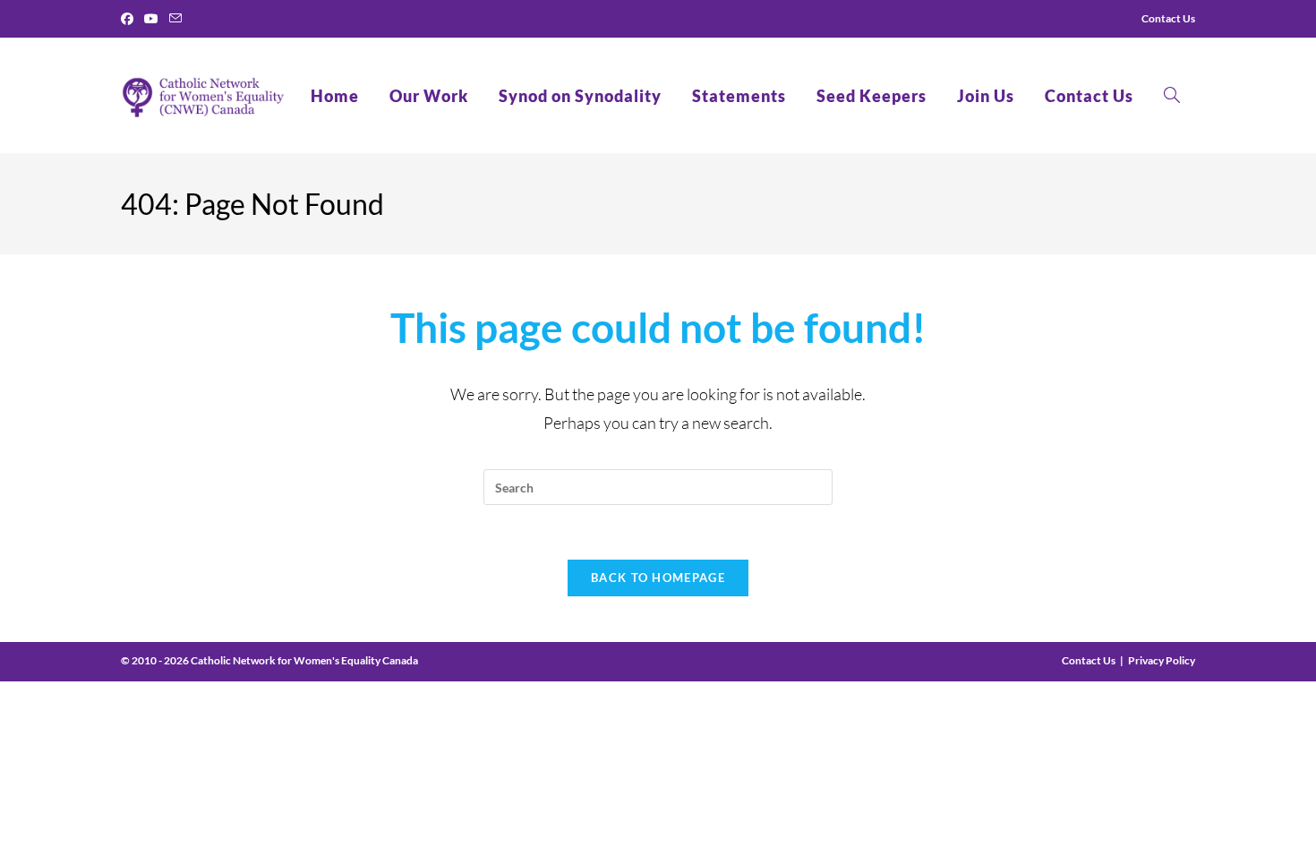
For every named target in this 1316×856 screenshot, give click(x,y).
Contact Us (1088, 660)
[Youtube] (151, 19)
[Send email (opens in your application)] (175, 19)
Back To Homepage (658, 577)
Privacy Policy (1161, 660)
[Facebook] (130, 19)
